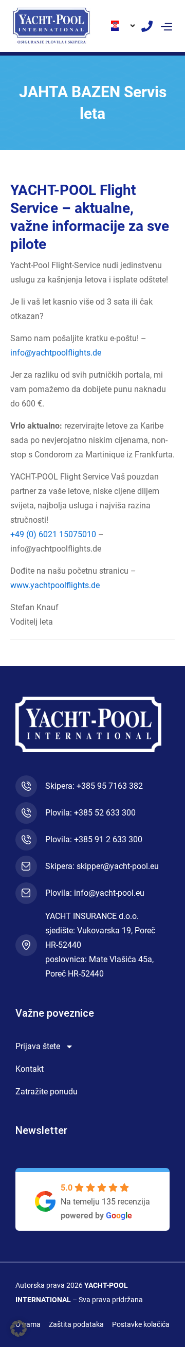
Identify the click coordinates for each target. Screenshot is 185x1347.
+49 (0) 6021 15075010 (53, 534)
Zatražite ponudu (46, 1091)
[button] (166, 25)
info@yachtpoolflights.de (55, 353)
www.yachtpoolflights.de (55, 585)
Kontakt (29, 1069)
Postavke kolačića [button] (141, 1324)
